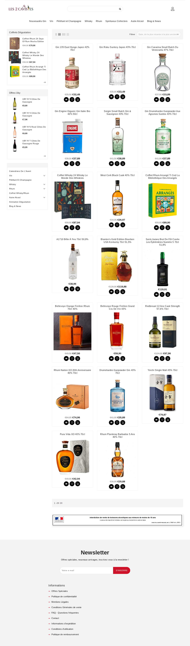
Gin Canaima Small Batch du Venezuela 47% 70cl (162, 48)
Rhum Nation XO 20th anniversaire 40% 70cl (72, 371)
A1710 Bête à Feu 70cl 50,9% (72, 239)
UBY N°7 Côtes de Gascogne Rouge (31, 142)
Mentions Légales (60, 602)
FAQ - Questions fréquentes (65, 613)
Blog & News (15, 206)
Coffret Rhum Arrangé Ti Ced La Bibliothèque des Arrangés (34, 69)
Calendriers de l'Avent (20, 171)
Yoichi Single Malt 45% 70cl (162, 370)
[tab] (27, 171)
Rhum (12, 189)
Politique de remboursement (65, 634)
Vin (10, 175)
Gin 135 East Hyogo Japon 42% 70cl (72, 48)
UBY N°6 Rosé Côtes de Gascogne (34, 128)
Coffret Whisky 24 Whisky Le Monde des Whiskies (33, 55)
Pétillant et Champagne (20, 180)
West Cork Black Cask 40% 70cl (117, 175)
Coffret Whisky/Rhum (19, 193)
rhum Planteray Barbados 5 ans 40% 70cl (117, 435)
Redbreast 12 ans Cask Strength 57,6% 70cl (162, 307)
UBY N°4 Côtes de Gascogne (31, 114)
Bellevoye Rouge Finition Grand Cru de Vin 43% (117, 307)
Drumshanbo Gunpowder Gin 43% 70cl (117, 371)
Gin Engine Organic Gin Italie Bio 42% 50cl (72, 112)
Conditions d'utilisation (62, 629)
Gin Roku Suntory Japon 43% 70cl (117, 47)
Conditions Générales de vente (66, 607)
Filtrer (132, 34)
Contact (55, 618)
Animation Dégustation (20, 202)
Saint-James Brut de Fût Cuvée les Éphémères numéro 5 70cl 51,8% (162, 242)
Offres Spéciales (59, 591)
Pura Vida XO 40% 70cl (72, 434)
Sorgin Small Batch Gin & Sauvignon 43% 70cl (117, 112)
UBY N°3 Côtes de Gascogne (31, 100)
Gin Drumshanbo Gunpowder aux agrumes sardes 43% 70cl (162, 112)
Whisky (12, 184)
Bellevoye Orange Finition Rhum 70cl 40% (72, 307)
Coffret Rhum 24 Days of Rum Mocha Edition (33, 40)
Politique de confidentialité (64, 596)
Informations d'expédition (63, 623)
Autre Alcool (14, 197)
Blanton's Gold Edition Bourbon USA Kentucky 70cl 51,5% (117, 240)
